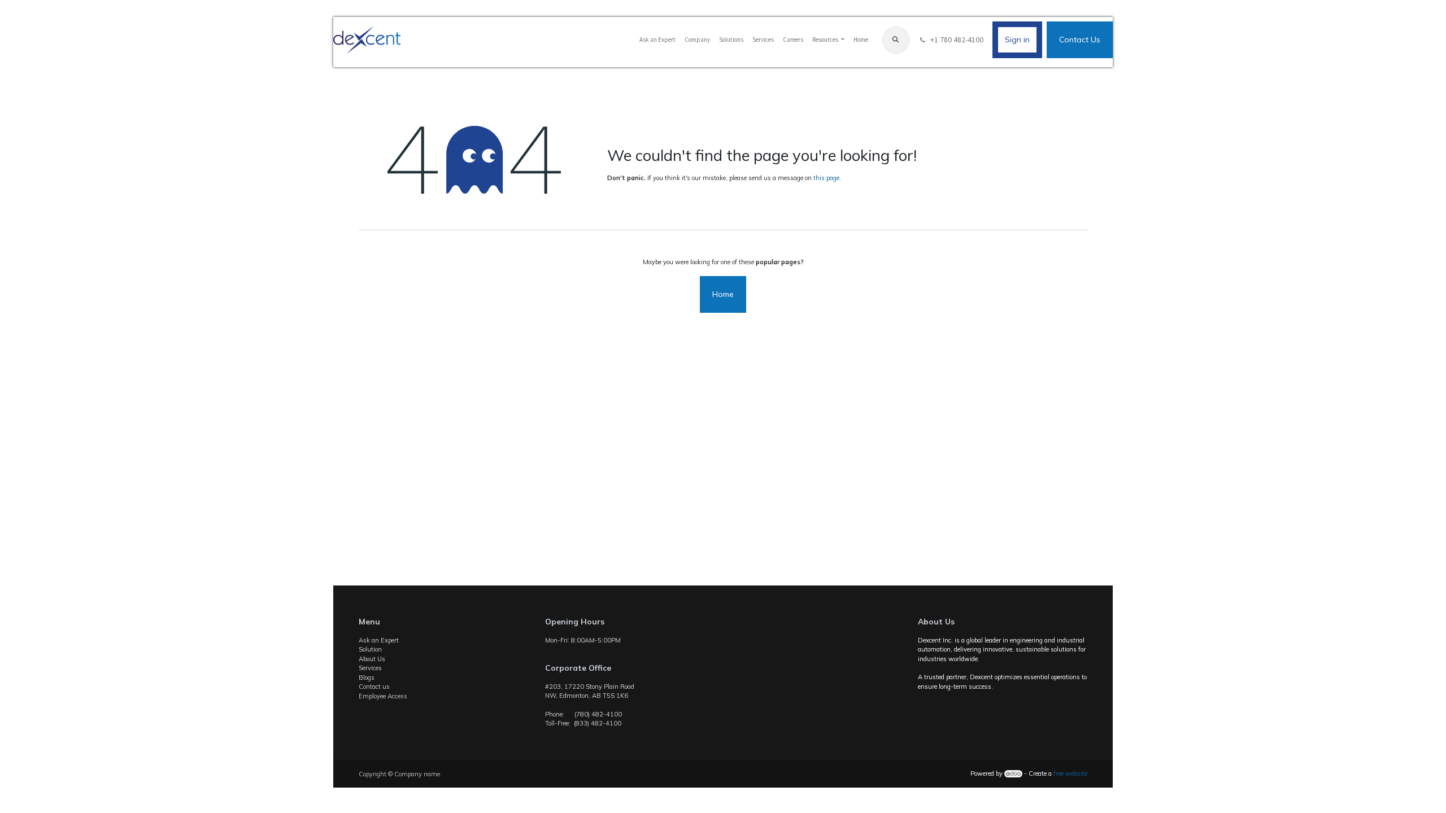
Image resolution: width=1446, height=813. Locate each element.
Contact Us (1079, 39)
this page (826, 178)
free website (1070, 773)
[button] (896, 40)
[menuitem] (657, 39)
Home (723, 294)
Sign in (1017, 39)
